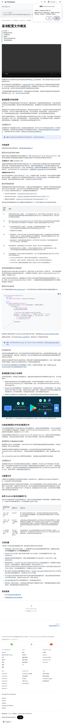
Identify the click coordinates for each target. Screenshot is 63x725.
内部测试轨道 (34, 580)
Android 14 (4, 681)
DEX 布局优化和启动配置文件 (33, 131)
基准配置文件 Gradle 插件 (37, 169)
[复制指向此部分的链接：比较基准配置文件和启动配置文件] (31, 425)
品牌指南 (14, 713)
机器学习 (24, 655)
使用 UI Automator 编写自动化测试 (49, 334)
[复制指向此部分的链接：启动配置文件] (12, 125)
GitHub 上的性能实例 (24, 337)
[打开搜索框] (42, 2)
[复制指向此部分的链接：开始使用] (10, 145)
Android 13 (4, 683)
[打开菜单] (2, 2)
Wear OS (45, 655)
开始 (57, 18)
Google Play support (47, 678)
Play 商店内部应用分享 (11, 580)
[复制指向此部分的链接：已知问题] (10, 543)
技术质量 (29, 20)
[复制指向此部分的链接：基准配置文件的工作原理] (23, 373)
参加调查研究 (46, 681)
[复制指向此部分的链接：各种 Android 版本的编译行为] (28, 496)
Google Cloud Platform (7, 705)
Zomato (23, 93)
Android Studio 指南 (27, 673)
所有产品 (4, 708)
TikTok (17, 93)
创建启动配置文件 (25, 469)
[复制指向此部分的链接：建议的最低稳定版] (15, 184)
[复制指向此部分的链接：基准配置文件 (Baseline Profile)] (24, 441)
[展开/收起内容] (8, 31)
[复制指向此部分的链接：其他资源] (10, 591)
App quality (6, 6)
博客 (3, 664)
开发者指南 (25, 676)
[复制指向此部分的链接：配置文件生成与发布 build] (20, 153)
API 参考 (24, 678)
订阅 (20, 717)
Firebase (4, 703)
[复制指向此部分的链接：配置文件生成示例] (15, 286)
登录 (29, 611)
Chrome (4, 700)
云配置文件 (13, 113)
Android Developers (6, 20)
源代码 (3, 659)
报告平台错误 (46, 673)
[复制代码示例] (60, 294)
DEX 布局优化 (43, 177)
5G (23, 664)
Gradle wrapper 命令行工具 (18, 221)
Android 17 (4, 673)
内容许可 (17, 636)
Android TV (45, 662)
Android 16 (4, 676)
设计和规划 (15, 20)
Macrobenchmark (19, 289)
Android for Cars (47, 659)
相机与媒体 (25, 659)
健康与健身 (25, 657)
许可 (10, 713)
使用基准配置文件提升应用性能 (13, 597)
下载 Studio (25, 681)
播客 (3, 667)
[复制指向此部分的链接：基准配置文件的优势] (20, 100)
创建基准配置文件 (28, 148)
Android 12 (4, 686)
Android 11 (4, 688)
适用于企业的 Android (7, 655)
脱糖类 (20, 230)
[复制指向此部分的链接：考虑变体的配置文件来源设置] (23, 268)
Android (4, 652)
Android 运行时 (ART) (28, 84)
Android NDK (25, 683)
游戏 (23, 652)
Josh (9, 93)
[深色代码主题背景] (58, 294)
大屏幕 (44, 652)
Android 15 (4, 678)
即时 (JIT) (32, 79)
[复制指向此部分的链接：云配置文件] (12, 476)
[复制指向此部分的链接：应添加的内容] (12, 350)
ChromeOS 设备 (47, 657)
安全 (3, 657)
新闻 (3, 662)
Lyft (13, 93)
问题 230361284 (43, 257)
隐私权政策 (25, 662)
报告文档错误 (46, 676)
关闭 (49, 18)
